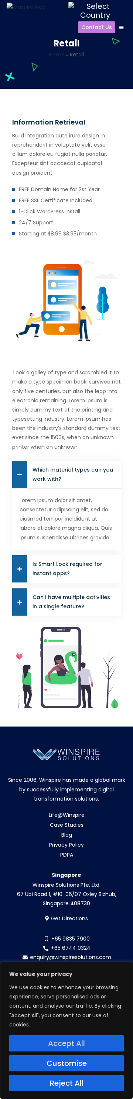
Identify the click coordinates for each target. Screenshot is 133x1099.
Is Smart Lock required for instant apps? (67, 568)
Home (57, 54)
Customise (67, 1063)
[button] (121, 27)
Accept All (66, 1043)
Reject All (66, 1083)
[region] (66, 1030)
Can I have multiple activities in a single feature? (71, 602)
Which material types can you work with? (73, 474)
